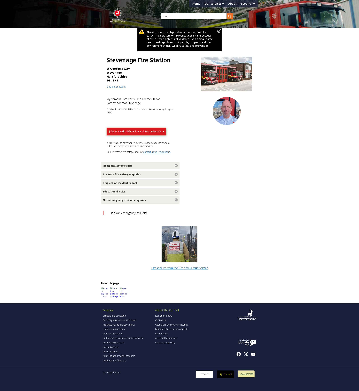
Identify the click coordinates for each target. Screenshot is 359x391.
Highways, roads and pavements (119, 324)
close (219, 31)
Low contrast (246, 373)
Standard (204, 374)
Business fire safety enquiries (122, 174)
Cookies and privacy (165, 342)
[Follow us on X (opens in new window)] (246, 354)
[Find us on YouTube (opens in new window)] (253, 354)
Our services (212, 3)
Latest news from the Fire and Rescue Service (179, 268)
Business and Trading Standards (119, 355)
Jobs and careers (163, 315)
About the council (240, 3)
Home (196, 3)
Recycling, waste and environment (119, 320)
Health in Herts (110, 351)
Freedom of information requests (171, 329)
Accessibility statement (166, 338)
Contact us (160, 320)
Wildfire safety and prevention (190, 45)
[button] (229, 16)
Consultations (162, 333)
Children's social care (113, 342)
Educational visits (114, 191)
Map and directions (116, 86)
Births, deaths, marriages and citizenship (123, 338)
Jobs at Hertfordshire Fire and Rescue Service (135, 131)
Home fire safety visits (117, 165)
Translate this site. (112, 372)
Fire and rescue (110, 347)
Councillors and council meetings (171, 324)
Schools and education (114, 315)
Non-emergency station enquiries (124, 200)
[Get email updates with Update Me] (247, 343)
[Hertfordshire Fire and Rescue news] (179, 261)
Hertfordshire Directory (114, 360)
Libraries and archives (114, 329)
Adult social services (113, 333)
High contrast (225, 374)
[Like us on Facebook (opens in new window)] (239, 354)
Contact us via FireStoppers (156, 151)
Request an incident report (120, 183)
